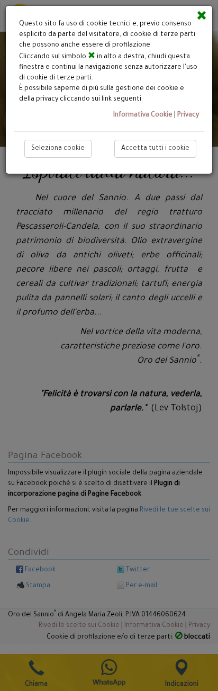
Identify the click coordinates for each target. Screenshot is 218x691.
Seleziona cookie (58, 148)
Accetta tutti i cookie (155, 148)
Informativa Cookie (142, 115)
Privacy (188, 115)
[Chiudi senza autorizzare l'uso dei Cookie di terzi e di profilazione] (201, 15)
